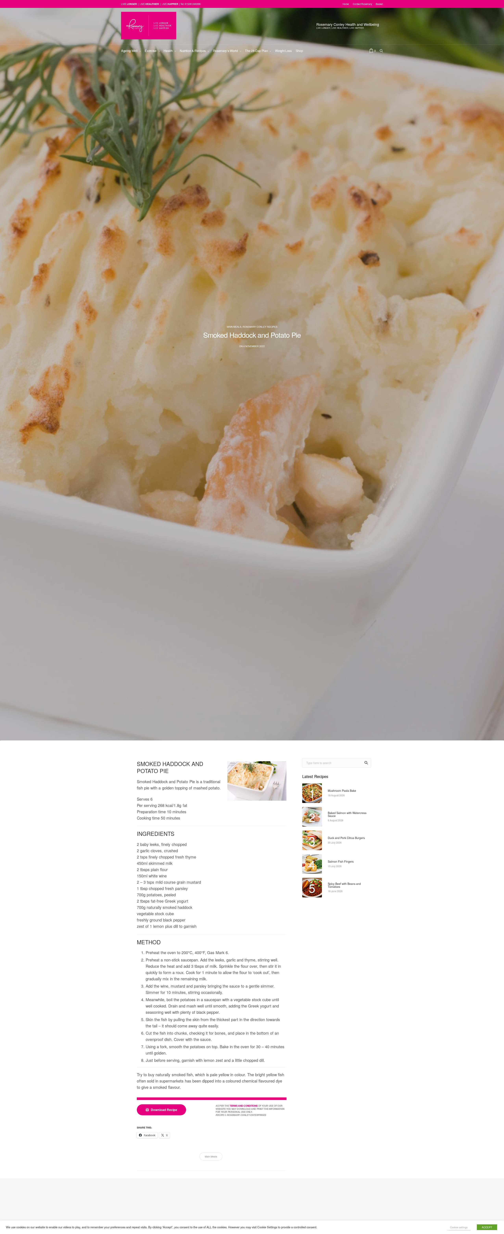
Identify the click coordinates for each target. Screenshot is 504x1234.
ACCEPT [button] (487, 1227)
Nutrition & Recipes (193, 50)
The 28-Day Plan (256, 50)
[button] (161, 1109)
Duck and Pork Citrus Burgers (346, 837)
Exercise (150, 50)
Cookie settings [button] (459, 1227)
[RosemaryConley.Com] (148, 25)
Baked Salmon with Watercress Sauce (347, 814)
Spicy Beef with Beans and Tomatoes (344, 885)
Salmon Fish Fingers (341, 861)
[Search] (366, 763)
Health (168, 50)
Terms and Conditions (244, 1105)
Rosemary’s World (225, 50)
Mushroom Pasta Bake (342, 790)
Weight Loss (283, 50)
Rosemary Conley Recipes (260, 327)
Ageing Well (129, 50)
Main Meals (234, 327)
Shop (299, 50)
